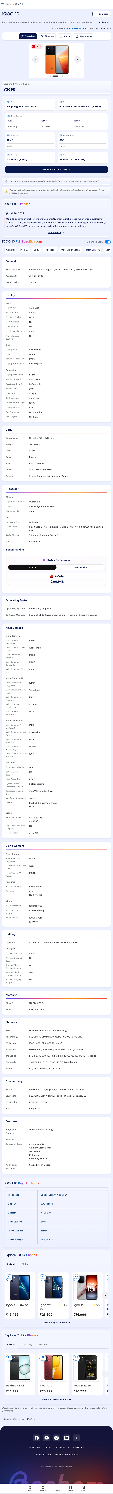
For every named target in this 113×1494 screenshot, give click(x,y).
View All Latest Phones (55, 1399)
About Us (34, 1447)
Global (25, 1264)
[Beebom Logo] (15, 3)
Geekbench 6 (80, 567)
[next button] (105, 1295)
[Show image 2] (55, 76)
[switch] (108, 242)
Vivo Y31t (46, 1385)
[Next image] (77, 59)
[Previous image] (35, 59)
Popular (43, 1344)
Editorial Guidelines (66, 1454)
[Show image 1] (50, 76)
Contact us (63, 1447)
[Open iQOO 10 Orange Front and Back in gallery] (56, 59)
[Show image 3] (60, 76)
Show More (54, 232)
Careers (48, 1447)
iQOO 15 (78, 1305)
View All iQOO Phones (55, 1322)
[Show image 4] (62, 76)
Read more (103, 22)
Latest (11, 1264)
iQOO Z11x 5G (46, 1307)
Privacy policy (43, 1454)
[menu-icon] (3, 3)
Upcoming (26, 1344)
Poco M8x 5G (82, 1385)
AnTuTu (32, 567)
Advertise (78, 1447)
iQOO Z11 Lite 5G (17, 1305)
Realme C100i (15, 1385)
